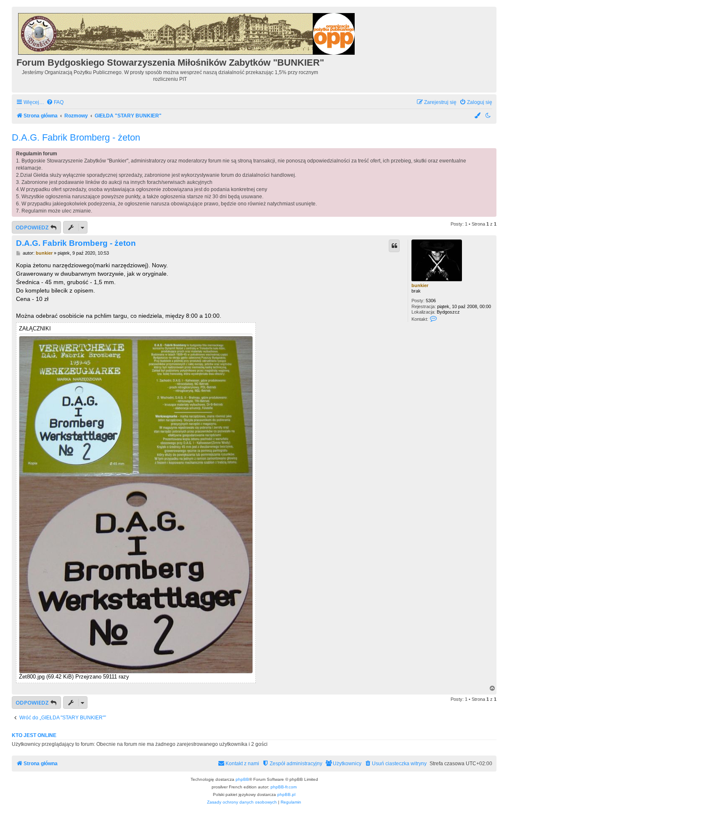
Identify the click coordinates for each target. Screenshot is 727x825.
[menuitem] (55, 102)
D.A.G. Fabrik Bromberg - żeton (76, 137)
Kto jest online (34, 735)
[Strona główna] (187, 32)
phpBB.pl (286, 794)
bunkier (419, 285)
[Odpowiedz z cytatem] (394, 246)
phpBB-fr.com (284, 787)
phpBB (242, 779)
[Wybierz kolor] (478, 116)
